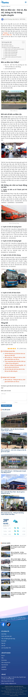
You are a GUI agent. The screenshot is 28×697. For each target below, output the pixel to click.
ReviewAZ (3, 641)
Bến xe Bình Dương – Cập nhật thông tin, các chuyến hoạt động (19, 594)
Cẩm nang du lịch (5, 662)
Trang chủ (3, 6)
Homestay (4, 660)
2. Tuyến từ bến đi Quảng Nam (10, 50)
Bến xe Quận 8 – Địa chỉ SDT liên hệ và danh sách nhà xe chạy (18, 587)
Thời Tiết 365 (4, 665)
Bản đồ (12, 679)
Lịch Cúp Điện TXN (6, 648)
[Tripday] (5, 2)
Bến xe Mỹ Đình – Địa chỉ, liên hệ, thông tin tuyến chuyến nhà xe (18, 547)
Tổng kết (4, 58)
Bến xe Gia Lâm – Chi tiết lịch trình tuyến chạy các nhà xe (18, 566)
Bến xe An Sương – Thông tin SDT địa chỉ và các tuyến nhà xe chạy (18, 574)
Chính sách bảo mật (6, 636)
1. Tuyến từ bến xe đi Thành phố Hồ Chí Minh (13, 49)
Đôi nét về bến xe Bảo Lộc (7, 46)
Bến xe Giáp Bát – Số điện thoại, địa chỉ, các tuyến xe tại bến (18, 554)
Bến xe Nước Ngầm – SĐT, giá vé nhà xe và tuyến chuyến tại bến (19, 560)
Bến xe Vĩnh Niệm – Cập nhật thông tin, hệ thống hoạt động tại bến (18, 581)
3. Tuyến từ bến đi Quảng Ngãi (10, 52)
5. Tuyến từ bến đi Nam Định (10, 55)
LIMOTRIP (3, 667)
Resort (3, 655)
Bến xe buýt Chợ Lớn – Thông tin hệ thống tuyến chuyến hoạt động (12, 513)
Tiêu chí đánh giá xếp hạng (8, 638)
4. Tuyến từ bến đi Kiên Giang (10, 53)
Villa (2, 658)
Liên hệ (3, 645)
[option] (14, 422)
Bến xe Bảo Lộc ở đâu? (7, 44)
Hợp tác (3, 643)
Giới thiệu (3, 634)
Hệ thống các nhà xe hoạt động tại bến (10, 47)
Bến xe (8, 6)
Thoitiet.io (4, 669)
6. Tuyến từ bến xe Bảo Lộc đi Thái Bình (12, 57)
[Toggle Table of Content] (22, 42)
